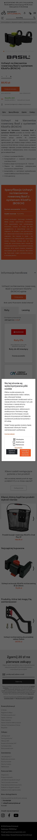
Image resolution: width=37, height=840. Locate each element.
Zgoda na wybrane (12, 452)
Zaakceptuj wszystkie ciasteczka (25, 453)
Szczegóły (18, 448)
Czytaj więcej (10, 434)
